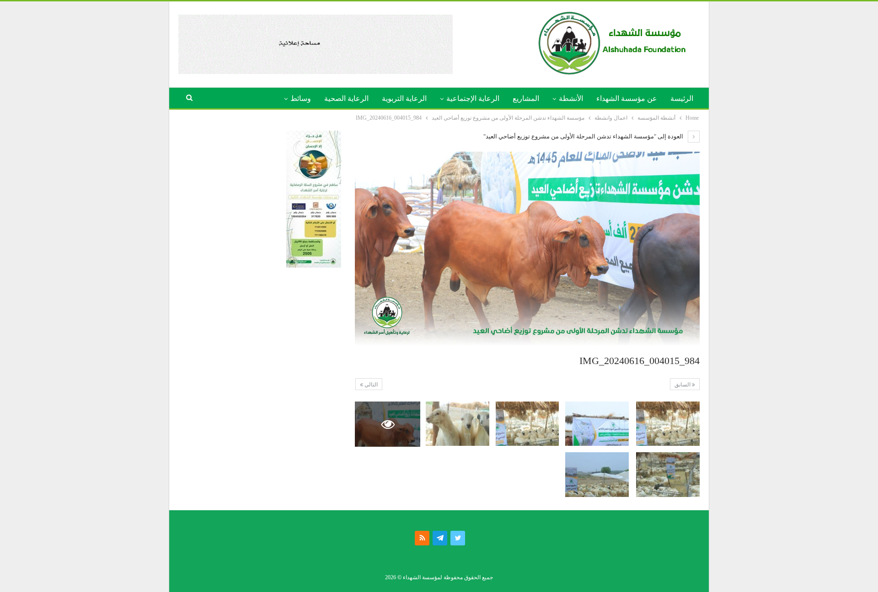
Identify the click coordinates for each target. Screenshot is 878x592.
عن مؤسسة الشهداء (626, 98)
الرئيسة (681, 98)
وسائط (300, 98)
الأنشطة (571, 98)
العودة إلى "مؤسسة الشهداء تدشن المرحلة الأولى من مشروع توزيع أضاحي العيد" (584, 136)
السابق (683, 384)
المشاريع (526, 98)
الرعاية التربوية (404, 98)
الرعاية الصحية (346, 98)
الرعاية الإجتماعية (472, 98)
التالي (370, 384)
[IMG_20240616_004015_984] (668, 424)
